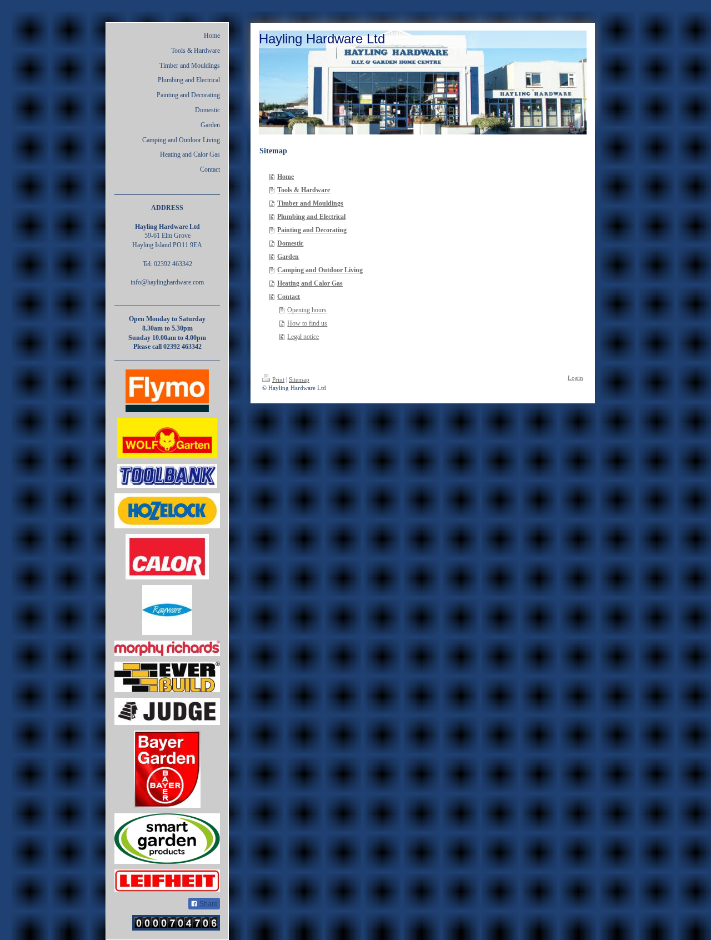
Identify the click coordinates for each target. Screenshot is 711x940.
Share (208, 904)
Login (575, 377)
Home (285, 177)
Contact (288, 297)
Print (278, 379)
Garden (288, 257)
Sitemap (299, 379)
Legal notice (303, 337)
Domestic (290, 243)
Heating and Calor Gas (310, 283)
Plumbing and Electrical (311, 217)
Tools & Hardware (303, 190)
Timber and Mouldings (310, 203)
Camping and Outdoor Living (320, 270)
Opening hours (307, 310)
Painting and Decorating (312, 230)
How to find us (307, 323)
